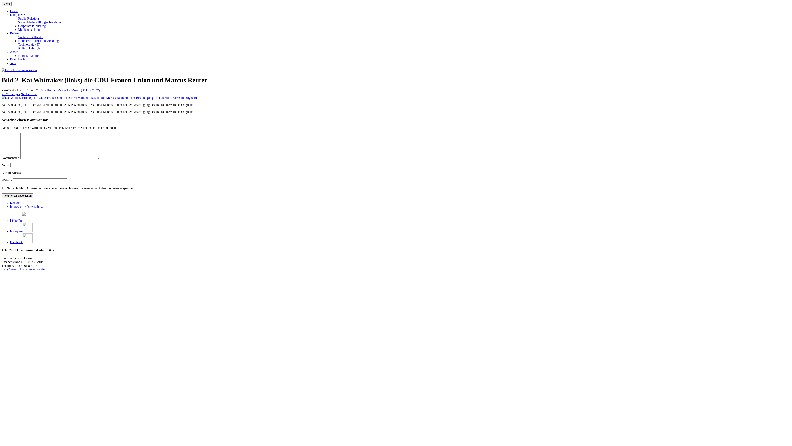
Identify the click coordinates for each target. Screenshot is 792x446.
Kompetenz (17, 15)
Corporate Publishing (32, 26)
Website (7, 180)
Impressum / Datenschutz (26, 206)
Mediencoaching (29, 29)
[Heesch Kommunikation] (19, 70)
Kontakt (15, 203)
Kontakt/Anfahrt (29, 55)
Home (14, 11)
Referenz (16, 33)
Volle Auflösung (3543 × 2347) (79, 90)
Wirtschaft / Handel (30, 37)
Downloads (17, 59)
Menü (6, 3)
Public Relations (28, 18)
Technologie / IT (29, 44)
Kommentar (11, 158)
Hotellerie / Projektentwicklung (38, 41)
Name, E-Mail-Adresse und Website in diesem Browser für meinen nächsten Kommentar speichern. (71, 188)
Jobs (13, 63)
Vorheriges (11, 94)
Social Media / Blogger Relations (39, 22)
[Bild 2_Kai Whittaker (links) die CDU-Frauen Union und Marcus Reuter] (100, 98)
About (14, 52)
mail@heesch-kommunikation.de (23, 269)
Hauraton (53, 90)
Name (5, 165)
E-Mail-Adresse (12, 172)
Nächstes (29, 94)
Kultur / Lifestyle (29, 48)
